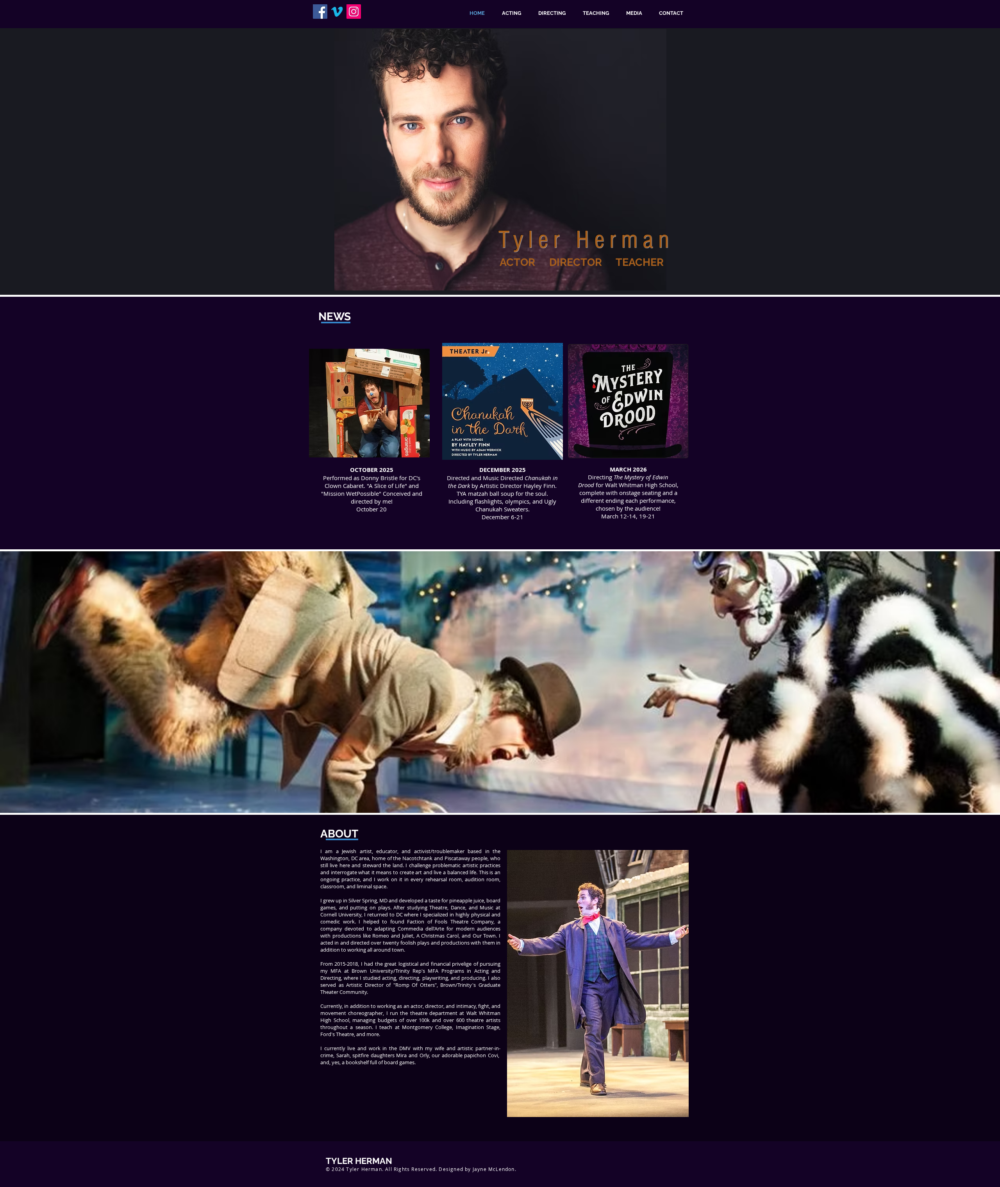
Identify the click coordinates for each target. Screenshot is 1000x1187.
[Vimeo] (337, 11)
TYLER (339, 1161)
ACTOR (517, 262)
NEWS (334, 316)
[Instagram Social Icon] (353, 11)
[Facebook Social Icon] (320, 11)
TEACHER (640, 262)
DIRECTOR (575, 262)
